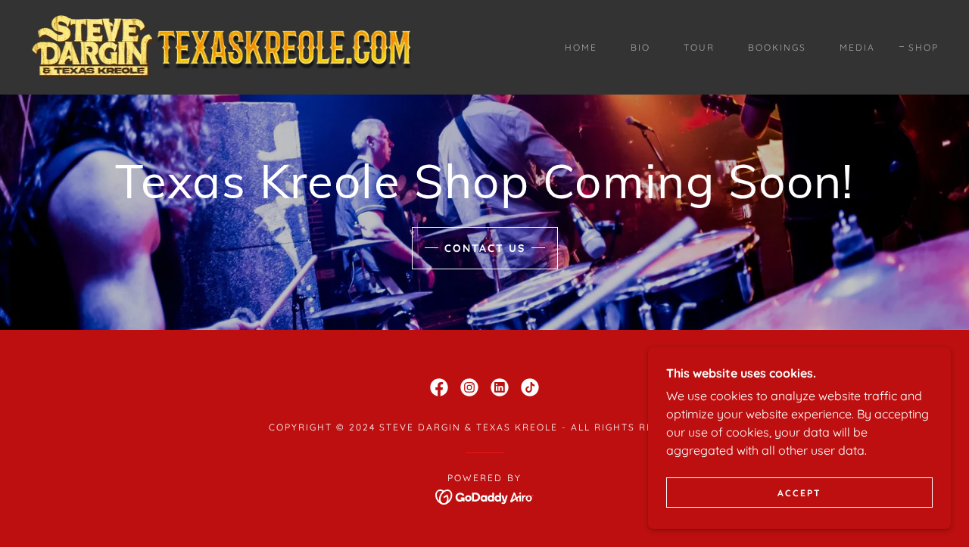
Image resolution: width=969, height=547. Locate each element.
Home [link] (581, 47)
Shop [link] (923, 47)
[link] (224, 46)
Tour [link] (699, 47)
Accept (799, 493)
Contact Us (484, 248)
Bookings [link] (777, 47)
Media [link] (857, 47)
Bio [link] (640, 47)
